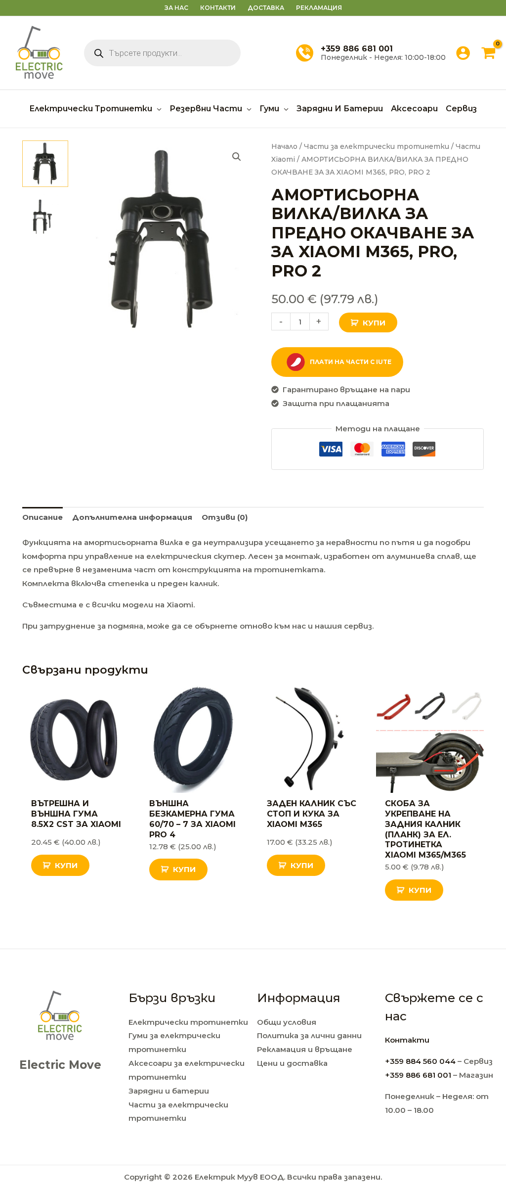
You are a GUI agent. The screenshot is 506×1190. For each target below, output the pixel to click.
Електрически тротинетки (188, 1022)
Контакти (218, 7)
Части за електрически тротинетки (376, 146)
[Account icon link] (463, 53)
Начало (284, 146)
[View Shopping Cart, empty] (488, 53)
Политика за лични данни (309, 1035)
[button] (157, 109)
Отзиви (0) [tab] (225, 517)
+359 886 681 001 (418, 1075)
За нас (176, 7)
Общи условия (286, 1022)
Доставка (266, 7)
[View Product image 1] (45, 163)
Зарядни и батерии (168, 1091)
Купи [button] (66, 865)
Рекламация (319, 7)
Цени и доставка (292, 1063)
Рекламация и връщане (304, 1049)
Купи (374, 322)
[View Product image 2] (45, 214)
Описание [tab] (42, 517)
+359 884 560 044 (420, 1061)
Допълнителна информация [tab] (132, 517)
